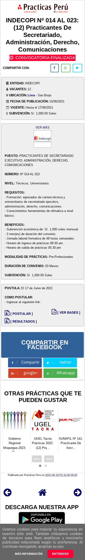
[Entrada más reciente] (7, 494)
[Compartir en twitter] (77, 68)
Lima (31, 95)
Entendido (60, 554)
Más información (28, 554)
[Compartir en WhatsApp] (65, 68)
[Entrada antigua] (77, 494)
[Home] (42, 494)
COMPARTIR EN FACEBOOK (44, 345)
